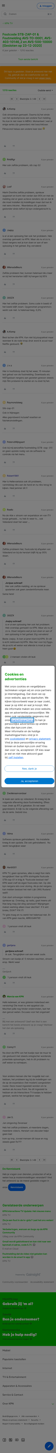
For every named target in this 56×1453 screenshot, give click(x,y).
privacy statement (40, 738)
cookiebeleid (17, 738)
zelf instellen (15, 757)
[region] (28, 726)
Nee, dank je (29, 768)
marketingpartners (22, 720)
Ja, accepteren (29, 781)
